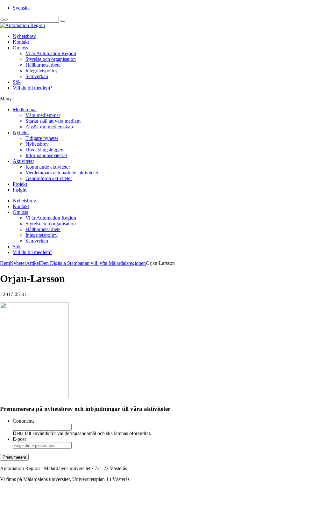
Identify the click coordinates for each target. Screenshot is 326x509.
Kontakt (21, 42)
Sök (17, 82)
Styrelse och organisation (50, 59)
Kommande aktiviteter (47, 167)
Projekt (20, 184)
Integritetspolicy (41, 70)
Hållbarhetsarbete (42, 65)
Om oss (20, 47)
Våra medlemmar (42, 115)
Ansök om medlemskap (49, 126)
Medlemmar (25, 109)
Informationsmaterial (46, 155)
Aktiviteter (23, 161)
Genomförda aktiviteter (48, 178)
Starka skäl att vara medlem (53, 121)
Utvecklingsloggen (44, 149)
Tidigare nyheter (41, 138)
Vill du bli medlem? (32, 88)
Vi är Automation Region (50, 53)
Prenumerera (14, 457)
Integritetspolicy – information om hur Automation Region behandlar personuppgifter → (88, 501)
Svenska (21, 8)
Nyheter (21, 132)
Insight (19, 190)
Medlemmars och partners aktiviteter (61, 172)
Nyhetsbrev (24, 36)
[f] (62, 21)
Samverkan (36, 76)
